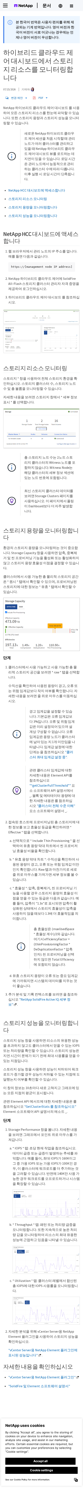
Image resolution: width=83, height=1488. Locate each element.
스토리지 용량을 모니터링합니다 (32, 207)
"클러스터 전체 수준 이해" (56, 806)
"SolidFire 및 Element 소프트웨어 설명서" (39, 1386)
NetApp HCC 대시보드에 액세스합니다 (36, 190)
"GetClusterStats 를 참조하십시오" (50, 1106)
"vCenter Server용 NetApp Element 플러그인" (42, 1377)
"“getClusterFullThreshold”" (50, 785)
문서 (47, 5)
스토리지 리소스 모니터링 (27, 199)
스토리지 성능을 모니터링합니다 (32, 216)
